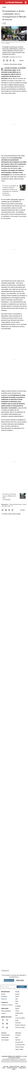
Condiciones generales (12, 1067)
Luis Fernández (6, 195)
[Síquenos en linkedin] (7, 1023)
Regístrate (4, 998)
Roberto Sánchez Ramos (16, 85)
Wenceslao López (10, 70)
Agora (16, 1037)
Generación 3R (19, 1042)
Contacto (3, 1013)
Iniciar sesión (20, 980)
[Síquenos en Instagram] (3, 1023)
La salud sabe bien (20, 1044)
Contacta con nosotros (7, 1005)
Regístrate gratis (8, 980)
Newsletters (4, 996)
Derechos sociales (20, 1027)
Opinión (17, 1008)
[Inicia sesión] (25, 2)
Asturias (17, 994)
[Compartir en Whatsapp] (3, 60)
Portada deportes (5, 1035)
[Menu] (2, 2)
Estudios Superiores (20, 1025)
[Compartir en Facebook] (10, 60)
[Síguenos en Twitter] (7, 1020)
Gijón (16, 998)
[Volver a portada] (14, 2)
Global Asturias (19, 1013)
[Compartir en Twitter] (13, 60)
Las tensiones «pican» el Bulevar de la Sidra (9, 496)
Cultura (17, 1010)
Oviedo (14, 68)
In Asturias (18, 1035)
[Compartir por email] (7, 60)
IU (2, 87)
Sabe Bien (17, 1039)
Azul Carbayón (5, 1039)
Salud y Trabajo (19, 1049)
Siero (16, 1003)
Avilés (16, 1001)
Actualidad (18, 1006)
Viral (16, 1015)
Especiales (18, 1022)
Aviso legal (5, 1066)
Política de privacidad (14, 1066)
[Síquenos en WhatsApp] (3, 1027)
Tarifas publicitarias (6, 1011)
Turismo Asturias (19, 1047)
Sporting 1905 (4, 1037)
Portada (17, 991)
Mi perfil (3, 994)
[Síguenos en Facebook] (3, 1020)
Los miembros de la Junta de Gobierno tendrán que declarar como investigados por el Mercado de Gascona (10, 189)
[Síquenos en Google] (7, 1028)
